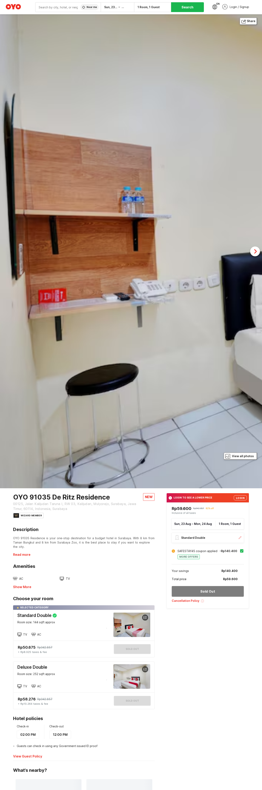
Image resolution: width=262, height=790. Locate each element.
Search (187, 7)
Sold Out (132, 700)
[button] (208, 602)
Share (251, 21)
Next (255, 251)
